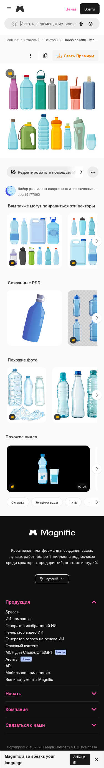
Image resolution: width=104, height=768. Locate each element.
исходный (37, 74)
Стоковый (31, 39)
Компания (17, 709)
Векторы (51, 39)
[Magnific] (52, 534)
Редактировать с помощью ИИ (44, 173)
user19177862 (29, 194)
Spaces (12, 612)
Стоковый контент (22, 645)
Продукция (18, 602)
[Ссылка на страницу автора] (11, 191)
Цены (70, 9)
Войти (89, 9)
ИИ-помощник (18, 618)
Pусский (52, 578)
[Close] (96, 759)
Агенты (18, 659)
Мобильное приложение (28, 672)
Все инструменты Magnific (29, 679)
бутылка (17, 502)
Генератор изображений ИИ (31, 625)
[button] (52, 578)
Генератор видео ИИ (24, 632)
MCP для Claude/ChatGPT (35, 652)
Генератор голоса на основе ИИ (35, 638)
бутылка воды (47, 502)
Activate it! (79, 759)
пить (73, 502)
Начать (13, 693)
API (9, 665)
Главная (12, 39)
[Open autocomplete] (12, 24)
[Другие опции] (30, 55)
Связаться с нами (25, 725)
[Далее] (81, 172)
